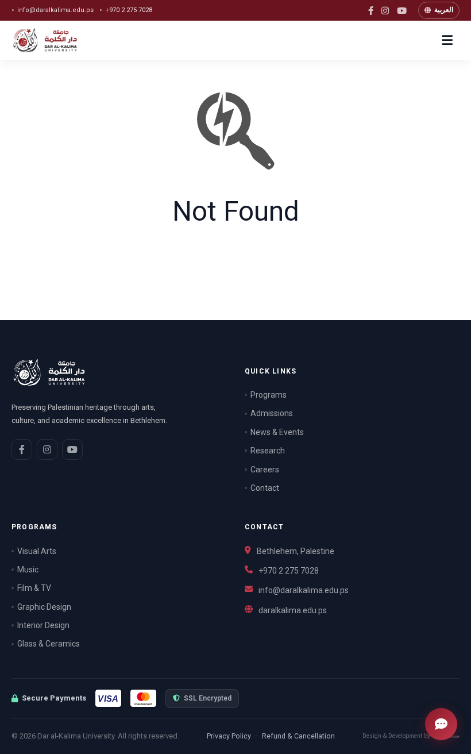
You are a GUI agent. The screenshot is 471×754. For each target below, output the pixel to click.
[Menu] (447, 40)
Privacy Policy (229, 736)
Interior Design (43, 625)
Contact (264, 488)
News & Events (277, 432)
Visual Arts (36, 551)
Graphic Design (44, 606)
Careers (264, 469)
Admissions (271, 413)
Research (267, 450)
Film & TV (34, 588)
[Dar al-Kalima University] (54, 40)
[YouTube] (402, 10)
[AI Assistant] (441, 724)
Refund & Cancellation (298, 736)
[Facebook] (370, 10)
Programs (268, 394)
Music (27, 569)
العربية (443, 10)
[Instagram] (385, 10)
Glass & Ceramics (48, 643)
